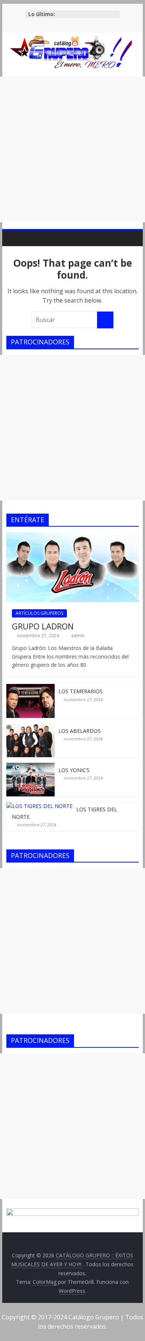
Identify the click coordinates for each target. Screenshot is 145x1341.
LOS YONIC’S (74, 770)
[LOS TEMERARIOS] (30, 687)
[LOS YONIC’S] (30, 766)
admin (77, 635)
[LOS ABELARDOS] (30, 727)
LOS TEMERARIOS (80, 691)
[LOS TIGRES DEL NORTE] (39, 805)
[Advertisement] (72, 149)
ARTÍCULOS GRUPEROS (39, 613)
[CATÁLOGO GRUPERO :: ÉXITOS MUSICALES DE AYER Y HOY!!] (13, 238)
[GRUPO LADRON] (72, 536)
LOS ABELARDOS (79, 730)
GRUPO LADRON (43, 626)
